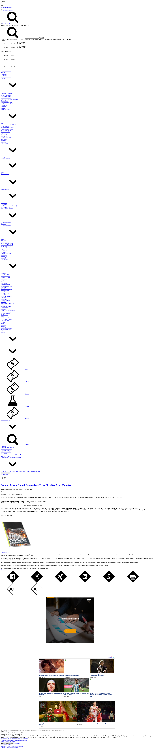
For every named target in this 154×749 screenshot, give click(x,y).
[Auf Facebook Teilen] (13, 582)
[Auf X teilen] (37, 582)
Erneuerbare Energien (6, 286)
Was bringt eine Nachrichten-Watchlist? (11, 454)
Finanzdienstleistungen (6, 289)
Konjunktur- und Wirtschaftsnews (9, 99)
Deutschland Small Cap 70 (7, 127)
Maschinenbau (4, 315)
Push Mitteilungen (5, 473)
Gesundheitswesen (5, 292)
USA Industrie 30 (5, 132)
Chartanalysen (4, 105)
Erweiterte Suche (6, 71)
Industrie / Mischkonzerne (7, 303)
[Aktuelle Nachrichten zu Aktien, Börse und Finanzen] (7, 10)
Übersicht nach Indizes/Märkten (9, 124)
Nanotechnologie (5, 317)
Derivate (27, 394)
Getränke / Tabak (5, 293)
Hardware (3, 297)
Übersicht (3, 224)
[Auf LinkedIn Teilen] (85, 582)
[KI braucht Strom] (16, 551)
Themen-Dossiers (5, 109)
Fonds (26, 369)
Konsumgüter (4, 307)
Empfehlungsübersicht (6, 102)
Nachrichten (4, 74)
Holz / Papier (4, 299)
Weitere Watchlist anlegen (7, 447)
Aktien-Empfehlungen (16, 740)
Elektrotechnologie (5, 284)
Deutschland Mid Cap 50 (7, 129)
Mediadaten (17, 743)
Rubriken (3, 92)
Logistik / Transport (6, 312)
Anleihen (27, 381)
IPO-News (3, 106)
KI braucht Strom (5, 552)
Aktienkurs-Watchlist (6, 450)
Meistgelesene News (6, 98)
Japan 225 (3, 142)
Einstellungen (4, 453)
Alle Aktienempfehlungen (7, 103)
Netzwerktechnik (5, 320)
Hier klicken (4, 570)
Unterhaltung (4, 330)
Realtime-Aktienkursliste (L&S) (9, 205)
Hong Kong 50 (4, 143)
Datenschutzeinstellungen (7, 743)
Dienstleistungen (5, 281)
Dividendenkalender (6, 207)
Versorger (3, 332)
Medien (2, 172)
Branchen (3, 157)
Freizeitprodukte (5, 290)
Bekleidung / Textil (5, 277)
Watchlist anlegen (5, 456)
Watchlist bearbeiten (6, 452)
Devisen (27, 418)
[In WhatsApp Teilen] (109, 582)
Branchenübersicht (5, 158)
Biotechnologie (4, 279)
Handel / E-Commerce (6, 296)
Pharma (2, 323)
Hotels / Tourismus (5, 300)
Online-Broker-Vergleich (7, 208)
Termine (3, 108)
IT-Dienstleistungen (6, 306)
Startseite (3, 72)
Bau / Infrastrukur (5, 276)
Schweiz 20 (4, 139)
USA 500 (3, 133)
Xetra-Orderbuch (13, 738)
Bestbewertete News (6, 96)
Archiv (2, 175)
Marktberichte (4, 101)
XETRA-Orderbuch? (6, 225)
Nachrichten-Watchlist (6, 449)
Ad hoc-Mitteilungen (6, 7)
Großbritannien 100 (6, 137)
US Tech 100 (4, 135)
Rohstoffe (3, 325)
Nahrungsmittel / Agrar (6, 319)
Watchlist (27, 444)
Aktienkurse (4, 203)
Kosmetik (3, 309)
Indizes (2, 123)
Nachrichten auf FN (6, 77)
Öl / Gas (3, 322)
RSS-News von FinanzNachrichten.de (10, 747)
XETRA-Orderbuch (6, 222)
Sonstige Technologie (6, 328)
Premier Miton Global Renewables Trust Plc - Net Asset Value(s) (36, 485)
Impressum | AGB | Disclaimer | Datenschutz (12, 746)
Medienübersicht (5, 174)
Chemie (3, 280)
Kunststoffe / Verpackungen (8, 310)
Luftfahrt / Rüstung (5, 313)
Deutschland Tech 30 (6, 130)
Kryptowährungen (5, 420)
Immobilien (3, 302)
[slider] (3, 480)
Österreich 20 (4, 140)
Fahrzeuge (3, 287)
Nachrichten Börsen (6, 740)
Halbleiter (3, 294)
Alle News (3, 78)
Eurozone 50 (4, 136)
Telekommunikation (6, 329)
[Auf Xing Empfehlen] (61, 582)
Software (3, 326)
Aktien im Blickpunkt (6, 93)
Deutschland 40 (5, 126)
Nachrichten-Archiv (9, 741)
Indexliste (3, 240)
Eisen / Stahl (4, 283)
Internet (2, 304)
